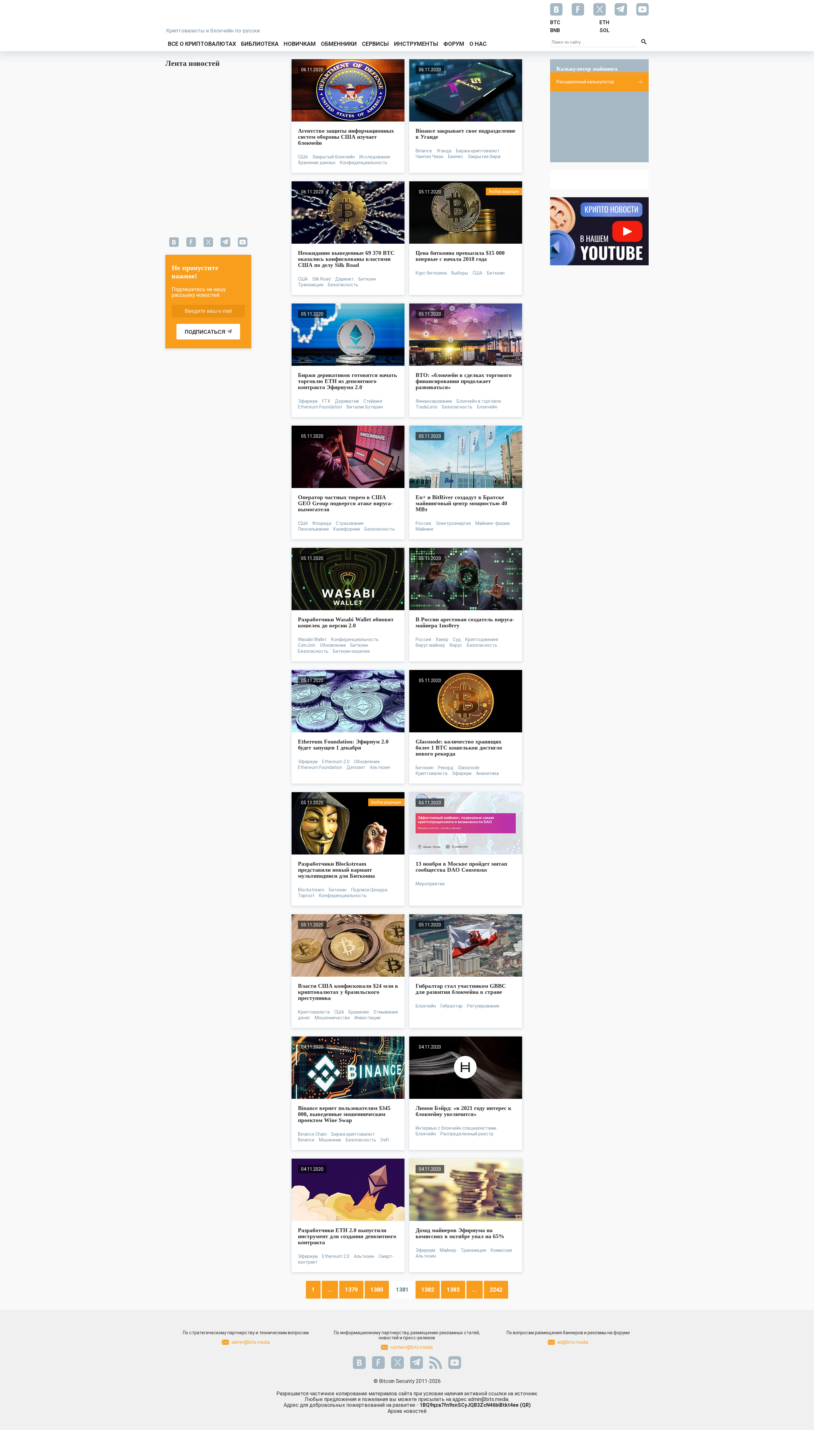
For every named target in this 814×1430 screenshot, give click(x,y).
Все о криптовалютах (202, 43)
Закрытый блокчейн (333, 156)
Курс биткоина (431, 273)
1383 (453, 1289)
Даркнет (344, 279)
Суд (457, 639)
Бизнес (455, 156)
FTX (326, 401)
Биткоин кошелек (351, 651)
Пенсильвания (313, 529)
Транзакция (310, 284)
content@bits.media (411, 1347)
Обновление (333, 645)
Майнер (448, 1250)
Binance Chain (312, 1134)
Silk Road (321, 279)
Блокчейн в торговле (479, 401)
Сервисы (375, 43)
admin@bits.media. (488, 1399)
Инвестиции (368, 1017)
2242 (496, 1289)
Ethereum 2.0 (335, 761)
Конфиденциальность (364, 162)
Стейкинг (373, 401)
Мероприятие (430, 883)
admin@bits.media (250, 1342)
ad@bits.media (572, 1342)
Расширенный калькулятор (585, 81)
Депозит (356, 767)
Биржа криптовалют (478, 150)
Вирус (456, 645)
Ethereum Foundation (320, 406)
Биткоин (367, 279)
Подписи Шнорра (369, 889)
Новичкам (300, 43)
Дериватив (347, 401)
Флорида (321, 523)
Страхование (350, 523)
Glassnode (468, 767)
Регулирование (483, 1005)
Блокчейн (487, 406)
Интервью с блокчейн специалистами (456, 1128)
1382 (427, 1289)
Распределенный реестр (466, 1133)
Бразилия (358, 1012)
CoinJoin (306, 645)
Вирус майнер (430, 645)
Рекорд (445, 767)
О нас (477, 43)
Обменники (339, 43)
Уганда (444, 150)
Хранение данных (316, 162)
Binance (424, 150)
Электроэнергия (453, 523)
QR (525, 1405)
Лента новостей (192, 63)
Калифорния (346, 529)
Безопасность (343, 284)
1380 (376, 1289)
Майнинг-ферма (492, 523)
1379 (351, 1289)
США (303, 156)
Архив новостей (407, 1411)
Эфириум (308, 401)
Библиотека (260, 43)
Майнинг (425, 529)
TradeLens (427, 406)
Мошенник (330, 1139)
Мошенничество (332, 1017)
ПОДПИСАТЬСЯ (205, 332)
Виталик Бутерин (365, 406)
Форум (453, 43)
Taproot (306, 895)
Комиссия (501, 1250)
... (330, 1289)
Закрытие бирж (484, 156)
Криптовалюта (431, 773)
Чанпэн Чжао (430, 156)
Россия (423, 523)
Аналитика (487, 773)
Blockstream (311, 889)
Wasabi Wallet (312, 639)
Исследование (374, 156)
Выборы (459, 273)
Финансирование (434, 401)
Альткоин (380, 767)
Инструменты (416, 43)
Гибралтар (451, 1005)
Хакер (442, 639)
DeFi (385, 1139)
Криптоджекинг (482, 639)
